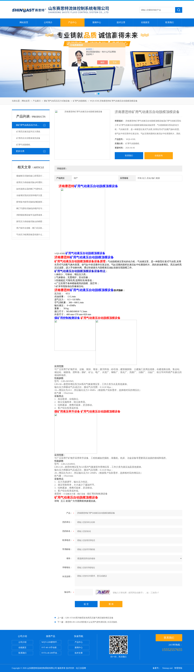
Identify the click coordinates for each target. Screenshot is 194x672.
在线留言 (145, 22)
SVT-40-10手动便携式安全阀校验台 (51, 647)
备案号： (157, 668)
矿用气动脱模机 (80, 101)
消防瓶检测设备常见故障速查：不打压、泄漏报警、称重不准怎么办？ (32, 215)
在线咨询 (159, 156)
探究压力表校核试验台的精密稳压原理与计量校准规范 (32, 221)
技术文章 (121, 22)
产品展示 (37, 101)
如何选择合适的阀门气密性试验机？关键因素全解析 (32, 189)
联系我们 (169, 22)
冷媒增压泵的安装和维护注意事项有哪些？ (32, 195)
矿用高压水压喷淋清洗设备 (28, 138)
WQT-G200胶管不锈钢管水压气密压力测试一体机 (51, 642)
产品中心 (72, 22)
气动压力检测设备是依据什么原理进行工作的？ (32, 234)
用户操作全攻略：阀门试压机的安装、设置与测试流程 (32, 228)
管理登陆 (178, 668)
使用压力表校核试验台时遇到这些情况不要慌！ (32, 182)
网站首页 (24, 22)
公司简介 (48, 22)
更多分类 (20, 151)
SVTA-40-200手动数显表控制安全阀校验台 (51, 653)
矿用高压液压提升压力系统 (28, 132)
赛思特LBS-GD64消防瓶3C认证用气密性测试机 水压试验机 (91, 622)
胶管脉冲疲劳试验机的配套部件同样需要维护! (32, 202)
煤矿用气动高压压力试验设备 (57, 101)
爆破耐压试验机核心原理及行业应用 (32, 176)
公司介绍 (22, 642)
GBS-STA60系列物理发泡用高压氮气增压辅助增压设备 (89, 618)
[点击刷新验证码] (103, 592)
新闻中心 (96, 22)
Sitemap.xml (167, 668)
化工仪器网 (81, 668)
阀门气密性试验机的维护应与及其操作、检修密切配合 (32, 208)
